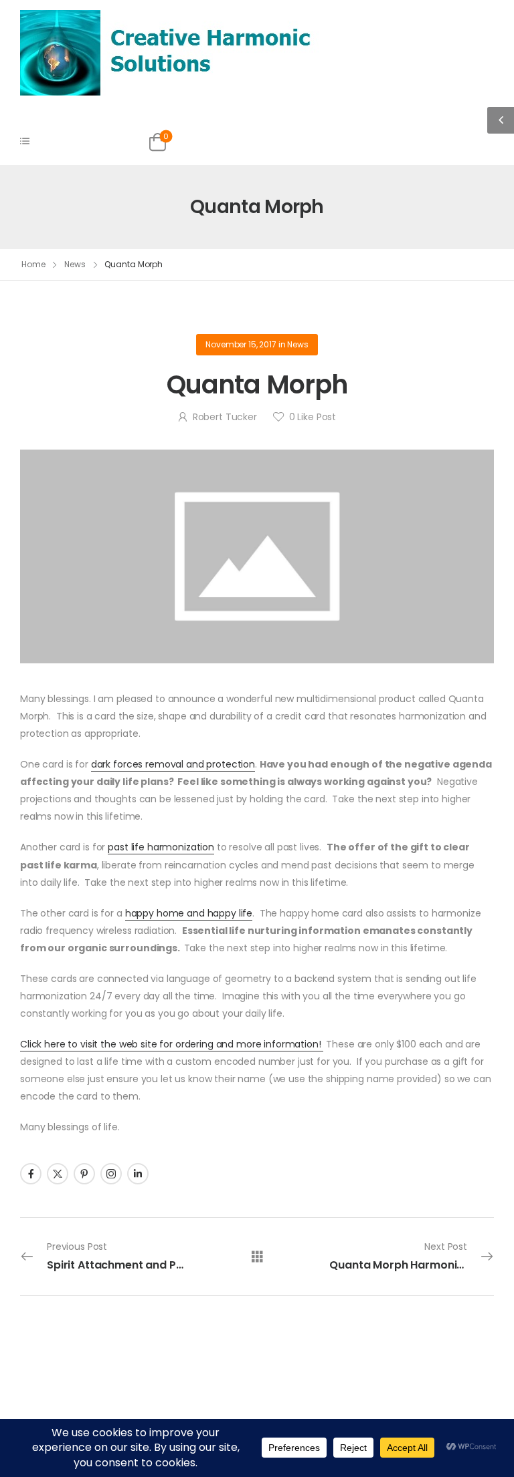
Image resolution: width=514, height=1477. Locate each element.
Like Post (312, 417)
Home (33, 264)
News (75, 264)
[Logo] (169, 52)
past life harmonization (161, 847)
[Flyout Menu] (24, 141)
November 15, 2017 (240, 344)
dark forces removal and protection (173, 764)
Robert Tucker (225, 417)
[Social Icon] (30, 1173)
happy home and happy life (189, 913)
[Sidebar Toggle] (500, 120)
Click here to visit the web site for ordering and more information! (171, 1044)
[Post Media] (257, 557)
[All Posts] (257, 1255)
